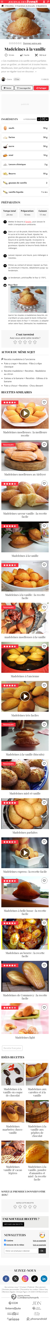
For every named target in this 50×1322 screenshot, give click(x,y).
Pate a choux (10, 385)
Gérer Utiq (44, 1289)
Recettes (10, 6)
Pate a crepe (10, 363)
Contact (23, 1287)
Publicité (31, 1287)
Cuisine (9, 1240)
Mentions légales (9, 1292)
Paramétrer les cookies (29, 1289)
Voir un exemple (39, 1240)
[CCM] (13, 1303)
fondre (28, 221)
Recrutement (40, 1287)
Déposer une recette (13, 1224)
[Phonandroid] (37, 1319)
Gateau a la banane (13, 378)
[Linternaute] (13, 1308)
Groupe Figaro (22, 1292)
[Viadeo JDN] (37, 1313)
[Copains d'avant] (13, 1313)
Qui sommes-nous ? (12, 1287)
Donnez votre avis (32, 43)
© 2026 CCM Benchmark (38, 1292)
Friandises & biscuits (25, 6)
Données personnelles (11, 1289)
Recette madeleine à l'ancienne (19, 359)
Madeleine (42, 6)
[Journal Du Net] (37, 1303)
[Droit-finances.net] (37, 1308)
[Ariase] (13, 1319)
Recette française (12, 1048)
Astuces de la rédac (15, 1245)
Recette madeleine (13, 370)
